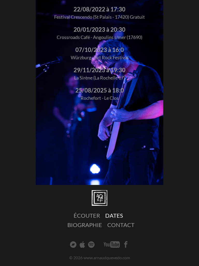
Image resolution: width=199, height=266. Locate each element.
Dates (114, 215)
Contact (120, 224)
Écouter (87, 215)
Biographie (84, 224)
